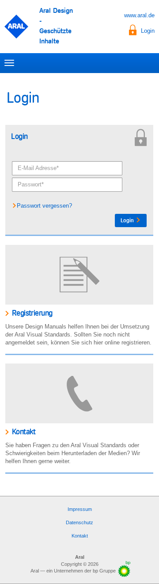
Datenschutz (79, 522)
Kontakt (80, 535)
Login (148, 30)
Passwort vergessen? (44, 205)
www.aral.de (139, 15)
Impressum (80, 509)
